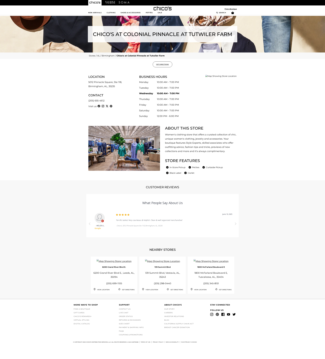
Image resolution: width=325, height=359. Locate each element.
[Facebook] (99, 106)
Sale (160, 13)
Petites (149, 13)
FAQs (121, 331)
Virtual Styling (81, 320)
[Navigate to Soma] (124, 2)
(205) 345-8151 (211, 283)
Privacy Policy (158, 342)
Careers (168, 313)
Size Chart (124, 324)
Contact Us (125, 309)
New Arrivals (95, 13)
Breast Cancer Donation (177, 327)
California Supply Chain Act (179, 324)
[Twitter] (107, 106)
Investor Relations (174, 316)
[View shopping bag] (233, 13)
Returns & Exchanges (130, 320)
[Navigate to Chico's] (95, 3)
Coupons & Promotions (131, 335)
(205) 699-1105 (114, 283)
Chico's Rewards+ (83, 316)
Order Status (126, 316)
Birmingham (108, 56)
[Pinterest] (111, 106)
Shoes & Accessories (131, 13)
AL (98, 56)
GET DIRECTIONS (162, 64)
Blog (166, 320)
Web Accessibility (172, 342)
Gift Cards (79, 313)
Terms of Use (145, 342)
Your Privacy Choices (189, 342)
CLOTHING (111, 13)
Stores (92, 56)
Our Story (169, 309)
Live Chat (123, 313)
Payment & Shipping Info (131, 327)
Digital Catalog (82, 324)
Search (222, 13)
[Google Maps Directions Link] (114, 261)
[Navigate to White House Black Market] (110, 2)
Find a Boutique (231, 9)
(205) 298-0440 (162, 283)
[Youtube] (115, 106)
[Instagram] (103, 106)
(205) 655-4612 (96, 100)
